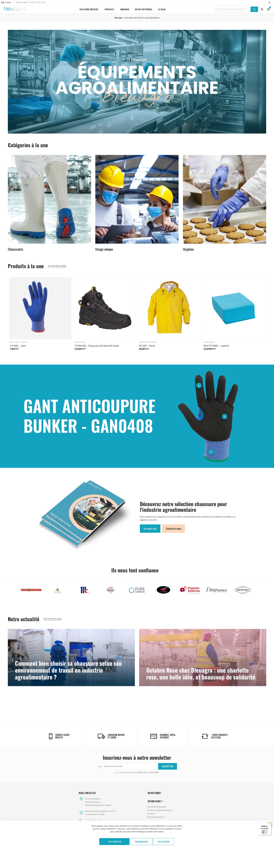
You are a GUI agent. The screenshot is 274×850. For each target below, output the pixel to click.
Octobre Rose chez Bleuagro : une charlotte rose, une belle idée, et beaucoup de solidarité (200, 674)
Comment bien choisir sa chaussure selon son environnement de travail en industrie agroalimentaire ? (68, 670)
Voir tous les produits (57, 265)
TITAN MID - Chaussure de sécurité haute (105, 308)
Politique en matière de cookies (150, 831)
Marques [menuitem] (124, 9)
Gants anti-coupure (18, 342)
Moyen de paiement (155, 817)
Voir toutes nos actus (53, 618)
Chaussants (15, 248)
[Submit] (254, 9)
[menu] (122, 9)
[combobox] (236, 9)
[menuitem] (89, 9)
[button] (7, 2)
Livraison (151, 814)
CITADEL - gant (40, 308)
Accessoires (209, 342)
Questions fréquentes (156, 807)
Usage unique (104, 248)
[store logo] (15, 9)
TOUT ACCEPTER (114, 841)
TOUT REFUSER (163, 841)
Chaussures (80, 342)
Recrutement (154, 793)
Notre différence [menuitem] (143, 9)
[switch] (264, 832)
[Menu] (269, 824)
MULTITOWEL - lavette (234, 308)
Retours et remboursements (159, 810)
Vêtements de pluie (148, 342)
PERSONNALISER (141, 841)
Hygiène (188, 248)
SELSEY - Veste (169, 308)
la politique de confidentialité (146, 772)
